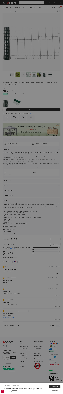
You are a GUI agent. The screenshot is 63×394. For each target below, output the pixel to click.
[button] (2, 391)
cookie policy (14, 391)
